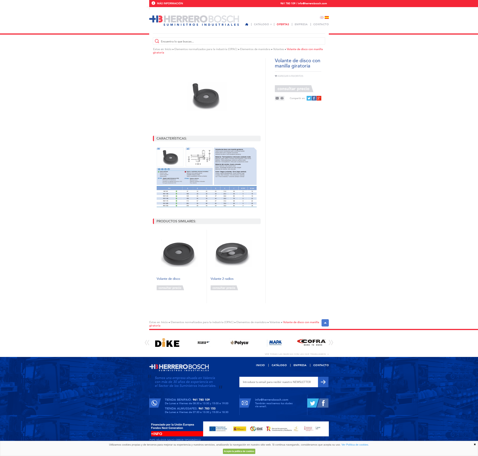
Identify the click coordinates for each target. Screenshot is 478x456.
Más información (170, 3)
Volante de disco (168, 279)
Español (327, 17)
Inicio (168, 49)
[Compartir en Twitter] (309, 98)
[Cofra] (311, 342)
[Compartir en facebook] (313, 98)
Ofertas (283, 24)
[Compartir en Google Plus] (318, 98)
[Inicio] (246, 24)
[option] (167, 342)
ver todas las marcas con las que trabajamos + (297, 354)
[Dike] (167, 342)
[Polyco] (239, 342)
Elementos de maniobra (255, 49)
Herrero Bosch (194, 20)
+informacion (194, 287)
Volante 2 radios (222, 279)
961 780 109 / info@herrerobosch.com (303, 3)
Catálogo (261, 24)
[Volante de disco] (180, 253)
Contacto (321, 24)
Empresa (301, 24)
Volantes (278, 49)
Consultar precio (170, 287)
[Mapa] (275, 342)
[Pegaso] (203, 342)
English (322, 17)
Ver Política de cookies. (355, 444)
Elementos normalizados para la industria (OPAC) (205, 49)
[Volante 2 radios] (234, 253)
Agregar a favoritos (290, 76)
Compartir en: (297, 98)
